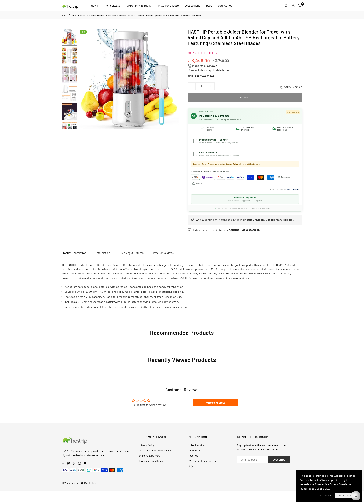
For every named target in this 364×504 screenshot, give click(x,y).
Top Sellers (113, 5)
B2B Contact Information (202, 460)
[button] (173, 79)
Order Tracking (196, 445)
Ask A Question (292, 86)
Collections (193, 5)
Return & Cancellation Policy (155, 450)
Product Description (74, 253)
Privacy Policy (146, 445)
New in (95, 5)
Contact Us (225, 5)
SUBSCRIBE (279, 459)
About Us (193, 455)
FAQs (190, 466)
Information (103, 253)
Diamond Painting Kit (139, 5)
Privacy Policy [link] (323, 495)
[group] (129, 79)
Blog (209, 5)
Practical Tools (168, 5)
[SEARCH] (286, 6)
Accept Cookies (346, 495)
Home (64, 15)
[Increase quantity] (210, 86)
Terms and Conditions (151, 460)
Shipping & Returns (132, 253)
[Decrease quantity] (191, 86)
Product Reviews (163, 253)
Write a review (215, 402)
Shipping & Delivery (149, 455)
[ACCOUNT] (293, 6)
